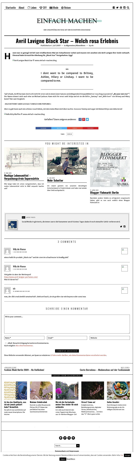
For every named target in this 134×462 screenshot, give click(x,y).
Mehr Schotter (55, 180)
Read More (71, 459)
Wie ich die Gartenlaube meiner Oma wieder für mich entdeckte (67, 404)
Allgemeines (70, 45)
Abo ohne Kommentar (24, 346)
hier (121, 455)
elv (92, 45)
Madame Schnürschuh (38, 402)
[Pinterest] (121, 7)
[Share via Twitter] (87, 119)
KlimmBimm (80, 45)
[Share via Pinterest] (83, 119)
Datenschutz (60, 451)
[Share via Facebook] (80, 119)
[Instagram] (124, 7)
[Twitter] (117, 7)
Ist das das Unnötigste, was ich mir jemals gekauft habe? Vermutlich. (15, 404)
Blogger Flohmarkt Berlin (104, 192)
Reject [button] (63, 459)
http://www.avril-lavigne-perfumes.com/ (21, 277)
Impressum (74, 451)
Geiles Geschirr (113, 402)
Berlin (70, 134)
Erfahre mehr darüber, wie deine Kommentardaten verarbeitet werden (78, 355)
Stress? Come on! (88, 402)
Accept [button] (127, 455)
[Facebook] (114, 7)
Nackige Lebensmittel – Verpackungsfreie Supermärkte (21, 176)
